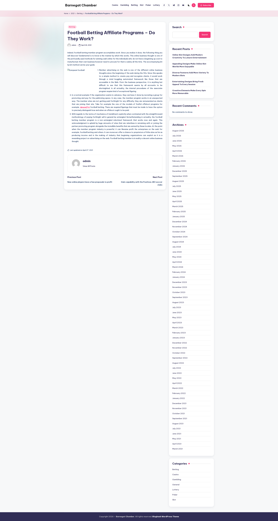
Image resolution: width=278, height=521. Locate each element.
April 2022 (177, 383)
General (175, 484)
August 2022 (178, 363)
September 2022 (180, 358)
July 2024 (176, 247)
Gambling (176, 479)
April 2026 (177, 151)
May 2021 (176, 438)
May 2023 (176, 317)
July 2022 (176, 368)
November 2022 (179, 348)
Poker (174, 495)
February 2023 (179, 333)
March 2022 (177, 388)
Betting (72, 27)
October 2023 (178, 292)
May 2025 (176, 196)
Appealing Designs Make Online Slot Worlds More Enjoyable (189, 65)
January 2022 (178, 398)
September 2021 (179, 418)
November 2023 (179, 287)
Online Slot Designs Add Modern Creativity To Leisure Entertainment (189, 56)
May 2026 (176, 146)
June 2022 (177, 373)
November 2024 (179, 226)
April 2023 (177, 322)
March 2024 (177, 267)
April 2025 (177, 201)
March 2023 (177, 327)
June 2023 (177, 312)
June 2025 (177, 191)
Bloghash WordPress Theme (165, 516)
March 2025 (177, 206)
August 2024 (178, 242)
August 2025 (178, 181)
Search (177, 27)
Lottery (175, 489)
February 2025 (179, 211)
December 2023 (179, 282)
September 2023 (180, 297)
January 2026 (178, 166)
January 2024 (178, 277)
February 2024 (179, 272)
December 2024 (179, 221)
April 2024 (177, 262)
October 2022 (178, 353)
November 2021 (179, 408)
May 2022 (176, 378)
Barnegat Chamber (81, 5)
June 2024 (177, 252)
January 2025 (178, 216)
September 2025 (180, 176)
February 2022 (179, 393)
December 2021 (179, 403)
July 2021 (176, 428)
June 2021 (176, 434)
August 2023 (178, 302)
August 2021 (178, 423)
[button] (206, 5)
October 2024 (178, 232)
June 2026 (177, 141)
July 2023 (176, 307)
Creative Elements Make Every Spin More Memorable (189, 91)
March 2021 (177, 449)
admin (87, 161)
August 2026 (178, 131)
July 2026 (176, 136)
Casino (175, 474)
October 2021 (178, 413)
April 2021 (176, 444)
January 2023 (178, 338)
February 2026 (179, 161)
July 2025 (176, 186)
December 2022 (179, 343)
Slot (174, 500)
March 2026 (177, 156)
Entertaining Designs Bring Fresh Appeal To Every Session (187, 83)
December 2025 (179, 171)
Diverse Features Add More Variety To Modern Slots (190, 74)
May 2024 (176, 257)
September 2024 (180, 237)
